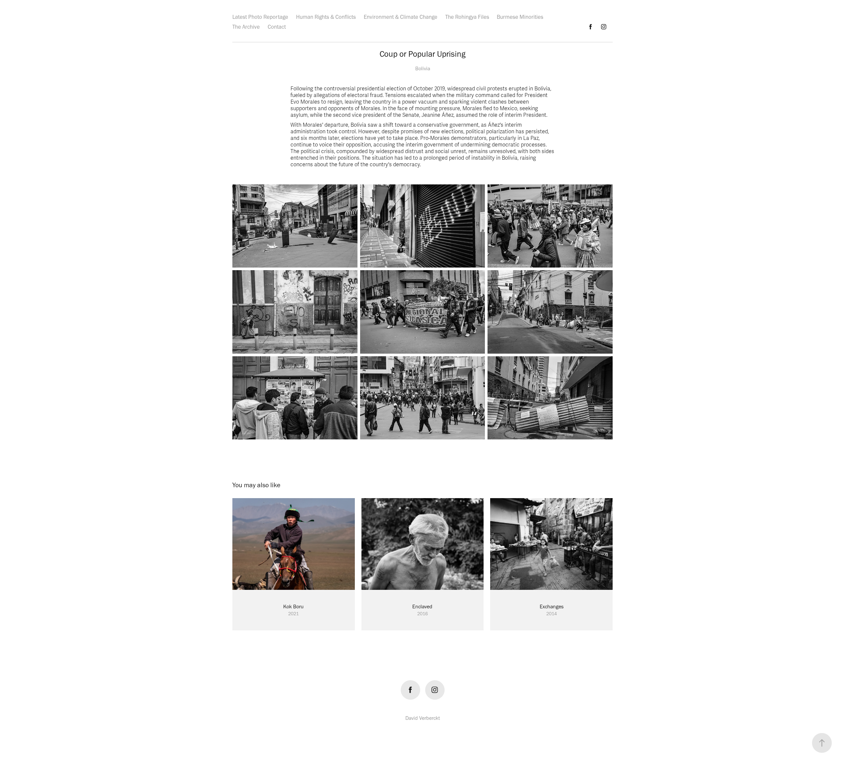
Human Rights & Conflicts (326, 17)
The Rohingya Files (467, 17)
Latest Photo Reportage (260, 17)
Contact (277, 26)
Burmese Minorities (520, 17)
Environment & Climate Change (400, 17)
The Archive (246, 26)
